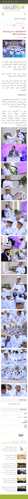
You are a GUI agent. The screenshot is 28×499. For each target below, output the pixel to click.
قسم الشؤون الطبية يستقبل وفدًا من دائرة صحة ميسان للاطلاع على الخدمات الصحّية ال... (14, 473)
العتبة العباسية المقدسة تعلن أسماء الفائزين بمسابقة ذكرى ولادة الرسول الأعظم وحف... (15, 458)
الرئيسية (23, 18)
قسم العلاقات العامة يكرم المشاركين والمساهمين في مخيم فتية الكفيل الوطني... (8, 465)
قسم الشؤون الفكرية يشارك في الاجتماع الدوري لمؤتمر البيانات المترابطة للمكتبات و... (14, 449)
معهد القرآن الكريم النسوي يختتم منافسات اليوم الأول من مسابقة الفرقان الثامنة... (14, 490)
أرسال (20, 435)
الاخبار (17, 18)
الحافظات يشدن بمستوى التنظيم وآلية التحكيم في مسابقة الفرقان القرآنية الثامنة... (15, 481)
